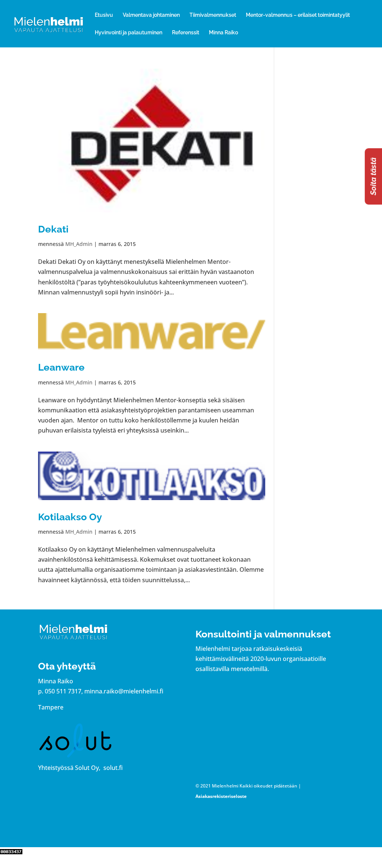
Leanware (61, 367)
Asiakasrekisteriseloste (221, 796)
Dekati (53, 229)
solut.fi (113, 768)
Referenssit (185, 32)
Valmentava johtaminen (151, 15)
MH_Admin (79, 243)
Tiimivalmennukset (213, 15)
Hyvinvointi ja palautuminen (128, 32)
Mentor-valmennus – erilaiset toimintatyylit (298, 15)
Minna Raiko (223, 32)
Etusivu (104, 15)
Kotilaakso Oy (70, 516)
